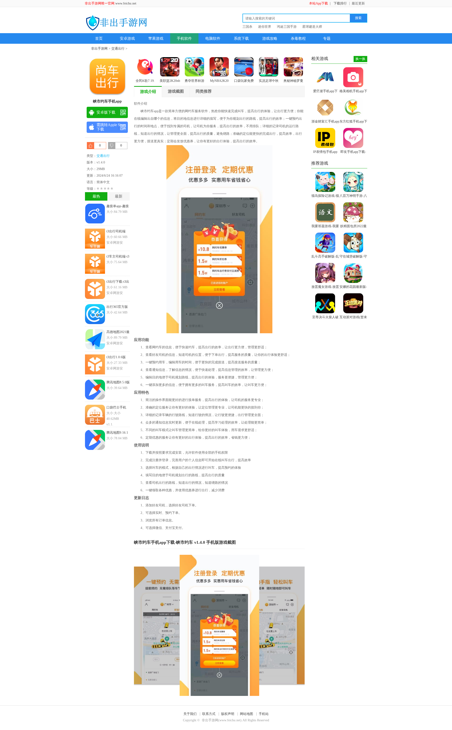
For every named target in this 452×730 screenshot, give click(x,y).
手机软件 (184, 38)
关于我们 (190, 714)
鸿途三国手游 (287, 26)
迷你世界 (264, 26)
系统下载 (241, 38)
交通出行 (118, 48)
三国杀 (247, 26)
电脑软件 (212, 38)
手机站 (264, 714)
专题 (327, 38)
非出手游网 (99, 48)
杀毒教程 (298, 38)
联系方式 (208, 714)
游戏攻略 (269, 38)
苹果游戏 (155, 38)
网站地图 (246, 714)
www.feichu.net (125, 3)
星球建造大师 (312, 26)
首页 (99, 38)
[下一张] (262, 625)
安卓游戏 (127, 38)
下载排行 (340, 3)
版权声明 (227, 714)
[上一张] (176, 625)
